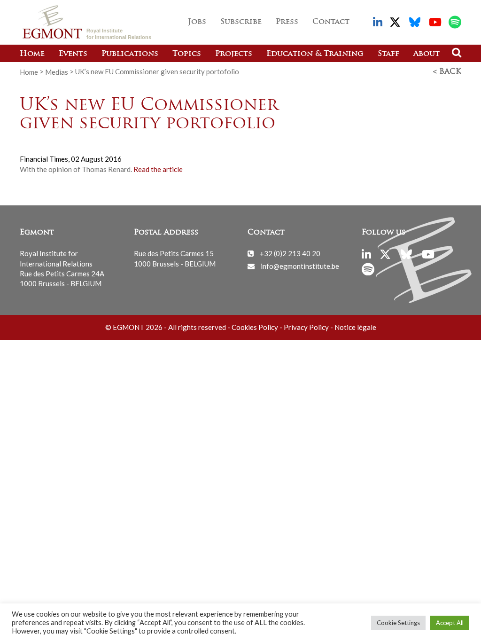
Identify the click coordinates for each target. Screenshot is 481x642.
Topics (186, 54)
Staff (388, 54)
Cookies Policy (255, 327)
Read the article (158, 169)
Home (32, 54)
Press (287, 22)
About (426, 54)
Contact (330, 22)
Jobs (197, 22)
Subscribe (241, 22)
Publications (129, 54)
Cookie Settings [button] (398, 622)
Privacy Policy (306, 327)
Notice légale (355, 327)
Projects (233, 54)
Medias (56, 71)
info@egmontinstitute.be (300, 266)
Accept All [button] (450, 622)
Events (73, 54)
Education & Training (315, 54)
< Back (447, 72)
